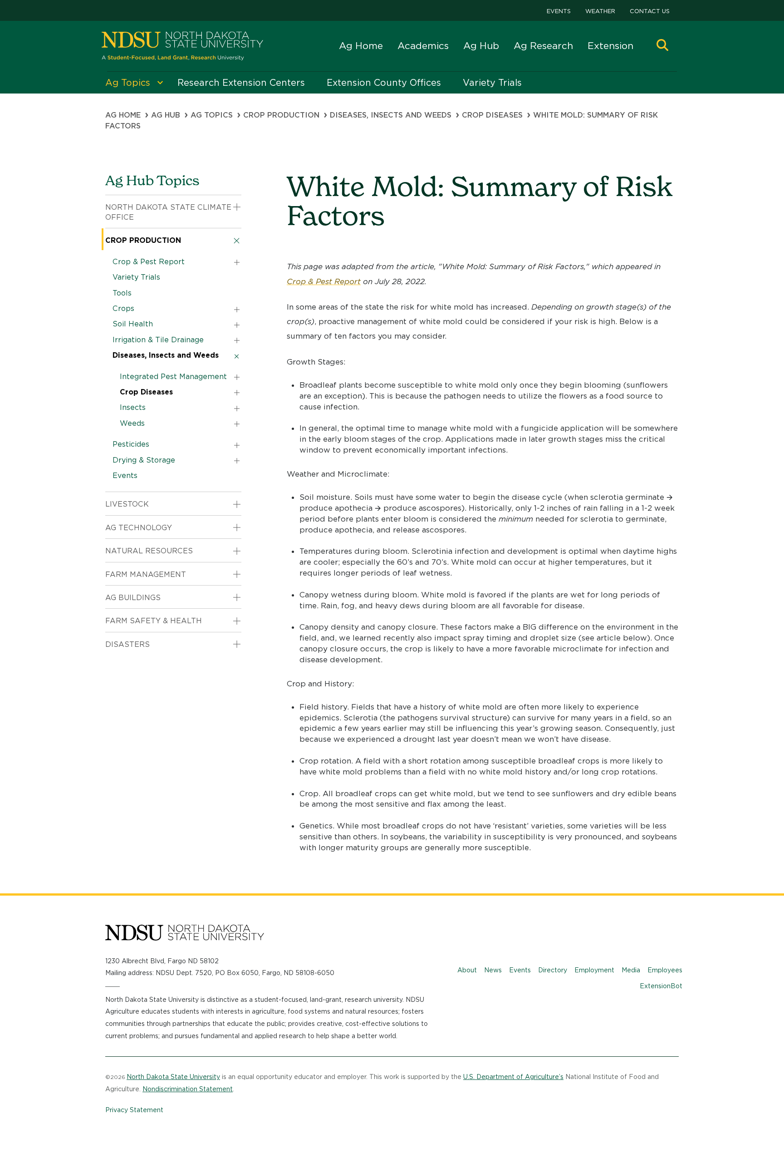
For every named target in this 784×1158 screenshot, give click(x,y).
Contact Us (650, 11)
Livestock (127, 504)
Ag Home (361, 45)
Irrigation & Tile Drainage (158, 339)
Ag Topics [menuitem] (127, 82)
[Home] (182, 46)
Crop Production (281, 115)
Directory (552, 970)
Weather (600, 11)
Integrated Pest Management (173, 376)
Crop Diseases (492, 115)
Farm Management (145, 574)
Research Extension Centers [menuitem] (241, 82)
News (493, 970)
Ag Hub (481, 45)
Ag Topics (212, 115)
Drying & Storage (144, 460)
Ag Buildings (133, 597)
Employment (594, 970)
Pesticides (131, 444)
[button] (662, 46)
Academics (423, 45)
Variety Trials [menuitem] (492, 82)
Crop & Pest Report (324, 281)
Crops (123, 308)
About (467, 970)
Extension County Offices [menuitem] (384, 82)
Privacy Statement (134, 1110)
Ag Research (543, 45)
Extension (610, 45)
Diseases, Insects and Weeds (390, 115)
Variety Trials (136, 277)
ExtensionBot (661, 986)
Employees (664, 970)
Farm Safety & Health (153, 620)
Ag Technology (138, 527)
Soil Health (133, 324)
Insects (133, 407)
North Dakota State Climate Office (168, 212)
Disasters (127, 644)
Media (631, 970)
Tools (122, 293)
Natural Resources (149, 551)
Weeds (132, 423)
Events (559, 11)
